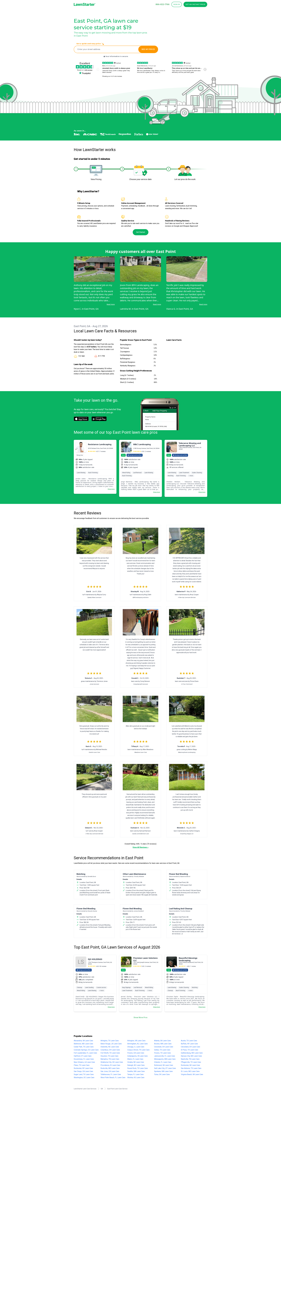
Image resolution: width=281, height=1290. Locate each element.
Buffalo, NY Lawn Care (189, 1044)
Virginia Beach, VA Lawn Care (192, 1074)
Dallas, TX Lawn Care (162, 1050)
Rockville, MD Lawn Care (110, 1068)
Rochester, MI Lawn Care (190, 1065)
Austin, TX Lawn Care (189, 1041)
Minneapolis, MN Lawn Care (165, 1059)
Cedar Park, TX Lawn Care (84, 1047)
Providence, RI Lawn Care (110, 1065)
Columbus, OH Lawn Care (110, 1050)
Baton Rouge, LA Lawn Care (111, 1044)
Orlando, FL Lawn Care (162, 1062)
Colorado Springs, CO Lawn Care (86, 1050)
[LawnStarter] (84, 4)
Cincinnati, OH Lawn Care (163, 1047)
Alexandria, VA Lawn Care (83, 1041)
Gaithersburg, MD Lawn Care (192, 1053)
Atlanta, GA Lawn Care (162, 1041)
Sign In (176, 4)
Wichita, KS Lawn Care (135, 1077)
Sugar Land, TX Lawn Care (84, 1074)
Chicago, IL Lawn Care (135, 1047)
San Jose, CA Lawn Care (110, 1071)
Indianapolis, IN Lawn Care (137, 1056)
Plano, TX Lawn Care (81, 1065)
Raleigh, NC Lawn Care (136, 1065)
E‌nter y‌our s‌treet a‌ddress (88, 49)
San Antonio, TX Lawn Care (191, 1068)
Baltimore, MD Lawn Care (83, 1044)
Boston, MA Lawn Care (162, 1044)
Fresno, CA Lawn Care (135, 1053)
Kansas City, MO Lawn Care (191, 1056)
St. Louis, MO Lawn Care (190, 1071)
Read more (111, 304)
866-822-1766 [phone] (162, 4)
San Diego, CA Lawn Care (83, 1071)
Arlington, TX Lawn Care (110, 1041)
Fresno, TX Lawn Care (162, 1053)
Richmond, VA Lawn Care (163, 1065)
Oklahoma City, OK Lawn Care (112, 1062)
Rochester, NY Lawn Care (83, 1068)
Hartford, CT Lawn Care (82, 1056)
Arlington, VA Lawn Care (136, 1041)
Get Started (140, 232)
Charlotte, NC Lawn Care (110, 1047)
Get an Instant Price (195, 4)
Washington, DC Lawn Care (84, 1077)
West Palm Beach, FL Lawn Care (113, 1077)
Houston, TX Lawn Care (109, 1056)
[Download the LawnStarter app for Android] (99, 419)
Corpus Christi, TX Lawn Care (138, 1050)
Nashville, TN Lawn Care (190, 1059)
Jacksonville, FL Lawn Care (164, 1056)
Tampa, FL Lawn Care (135, 1074)
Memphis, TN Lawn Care (110, 1059)
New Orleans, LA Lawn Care (84, 1062)
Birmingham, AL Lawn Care (137, 1044)
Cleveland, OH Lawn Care (190, 1047)
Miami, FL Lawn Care (135, 1059)
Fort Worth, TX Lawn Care (110, 1053)
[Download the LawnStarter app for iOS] (81, 419)
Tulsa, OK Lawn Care (162, 1074)
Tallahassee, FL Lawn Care (111, 1074)
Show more (111, 489)
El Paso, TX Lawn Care (189, 1050)
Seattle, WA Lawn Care (136, 1071)
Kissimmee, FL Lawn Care (84, 1059)
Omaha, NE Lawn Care (135, 1062)
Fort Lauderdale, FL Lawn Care (85, 1053)
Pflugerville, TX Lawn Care (191, 1062)
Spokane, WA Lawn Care (163, 1071)
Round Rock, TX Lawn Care (137, 1068)
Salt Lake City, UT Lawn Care (165, 1068)
